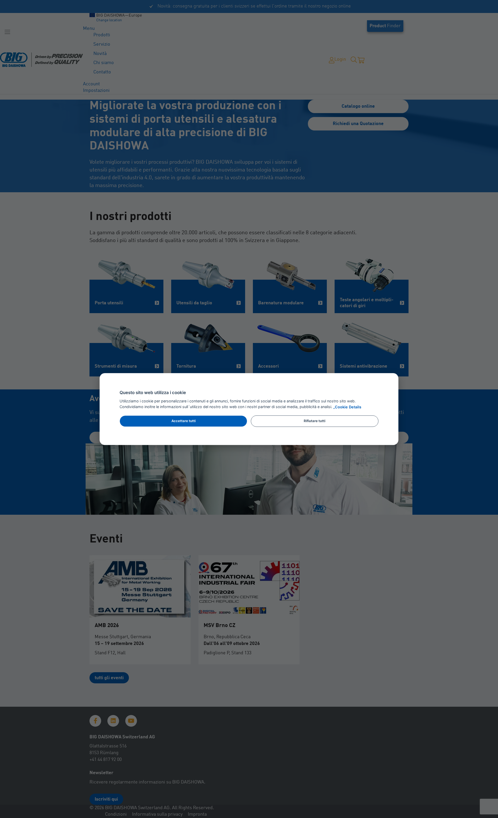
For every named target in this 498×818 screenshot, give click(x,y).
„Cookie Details (347, 407)
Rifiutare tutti (314, 421)
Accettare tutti (183, 421)
